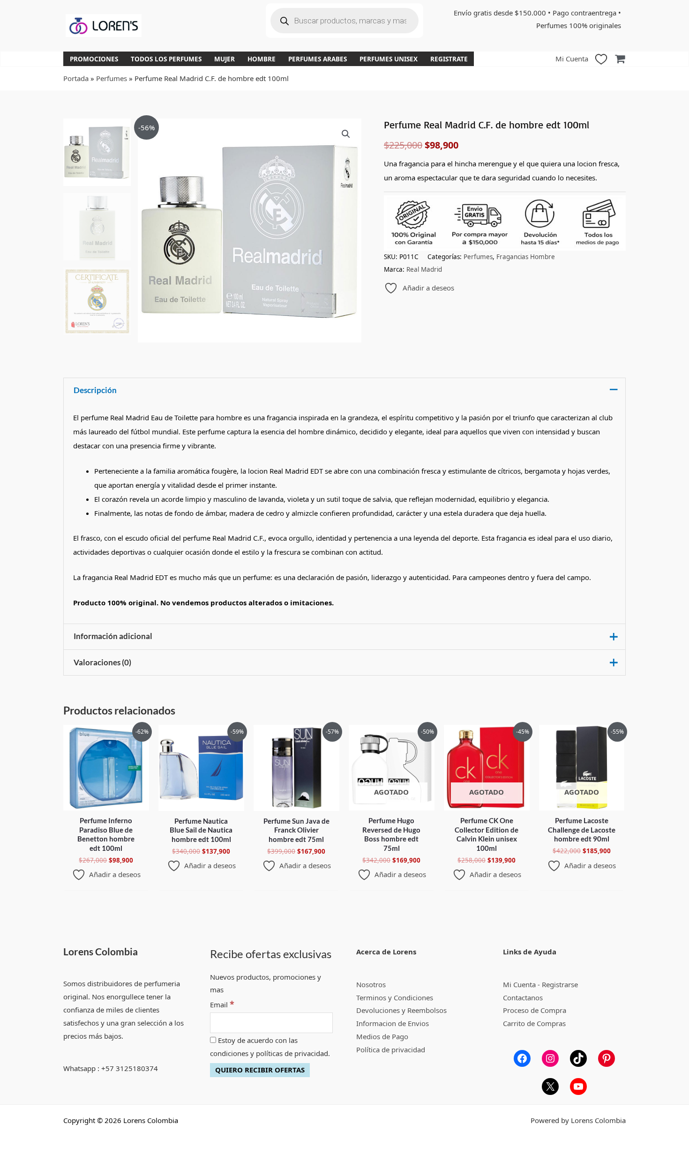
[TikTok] (578, 1058)
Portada (76, 78)
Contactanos (523, 997)
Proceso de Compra (534, 1010)
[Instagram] (550, 1058)
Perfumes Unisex (388, 59)
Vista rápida (106, 802)
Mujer (224, 59)
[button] (345, 134)
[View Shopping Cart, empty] (620, 59)
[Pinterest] (606, 1058)
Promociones (94, 59)
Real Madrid (424, 269)
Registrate (449, 59)
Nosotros (371, 984)
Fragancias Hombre (525, 257)
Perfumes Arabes (317, 59)
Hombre (261, 59)
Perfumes (111, 78)
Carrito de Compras (534, 1023)
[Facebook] (522, 1058)
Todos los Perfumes (166, 59)
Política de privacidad (390, 1049)
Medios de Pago (382, 1036)
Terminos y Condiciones (394, 997)
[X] (550, 1086)
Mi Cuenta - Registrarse (540, 984)
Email (222, 1004)
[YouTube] (578, 1086)
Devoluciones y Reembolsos (401, 1010)
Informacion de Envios (392, 1023)
